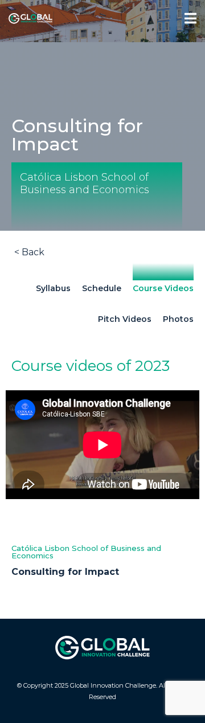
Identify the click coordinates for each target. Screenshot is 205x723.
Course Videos (163, 288)
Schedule (101, 288)
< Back (29, 252)
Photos (178, 319)
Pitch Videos (124, 319)
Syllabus (53, 288)
